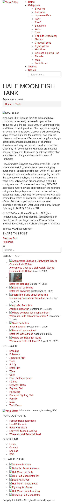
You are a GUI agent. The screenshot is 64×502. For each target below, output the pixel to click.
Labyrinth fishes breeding (23, 431)
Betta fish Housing (19, 283)
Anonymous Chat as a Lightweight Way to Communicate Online (31, 269)
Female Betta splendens (22, 420)
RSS (11, 454)
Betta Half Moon (18, 427)
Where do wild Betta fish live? (25, 434)
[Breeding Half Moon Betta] (24, 494)
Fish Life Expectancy (46, 35)
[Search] (4, 246)
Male (37, 59)
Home (31, 1)
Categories (34, 5)
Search (32, 70)
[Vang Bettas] (10, 1)
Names (39, 39)
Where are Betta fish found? (24, 341)
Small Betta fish (17, 326)
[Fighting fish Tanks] (20, 487)
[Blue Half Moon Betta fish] (24, 475)
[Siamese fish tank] (20, 464)
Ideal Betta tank (17, 424)
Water (38, 29)
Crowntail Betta (43, 42)
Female (39, 56)
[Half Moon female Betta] (23, 483)
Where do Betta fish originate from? (28, 316)
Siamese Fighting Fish (47, 52)
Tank (37, 18)
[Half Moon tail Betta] (21, 471)
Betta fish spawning (19, 291)
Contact (13, 447)
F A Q (38, 22)
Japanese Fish (43, 15)
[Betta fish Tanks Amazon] (24, 467)
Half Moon (40, 49)
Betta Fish (40, 25)
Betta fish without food (21, 333)
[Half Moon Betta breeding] (24, 490)
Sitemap (32, 66)
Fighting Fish (42, 46)
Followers (40, 12)
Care (37, 32)
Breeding (40, 8)
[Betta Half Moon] (19, 479)
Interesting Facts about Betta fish (27, 298)
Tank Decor (41, 63)
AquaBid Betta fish (19, 308)
